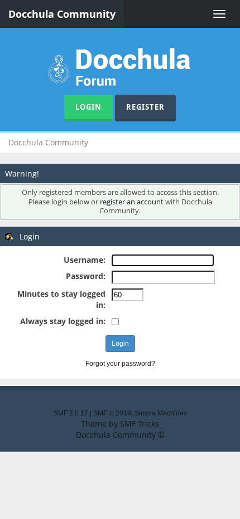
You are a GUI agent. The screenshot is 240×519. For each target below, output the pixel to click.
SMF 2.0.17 (71, 413)
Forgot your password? (120, 364)
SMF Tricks (139, 423)
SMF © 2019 (112, 413)
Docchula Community (62, 14)
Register (145, 107)
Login (88, 107)
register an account (132, 202)
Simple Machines (161, 413)
